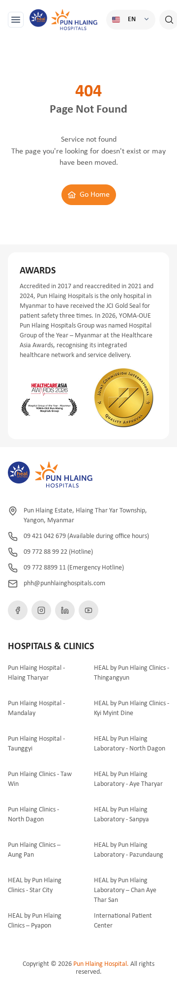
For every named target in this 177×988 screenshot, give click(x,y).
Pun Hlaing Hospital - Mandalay (36, 708)
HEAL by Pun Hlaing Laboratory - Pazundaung (128, 850)
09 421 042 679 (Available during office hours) (86, 536)
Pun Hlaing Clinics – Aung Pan (34, 850)
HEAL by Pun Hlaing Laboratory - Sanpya (121, 814)
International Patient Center (123, 920)
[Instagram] (41, 610)
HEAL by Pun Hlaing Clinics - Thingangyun (131, 673)
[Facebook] (18, 610)
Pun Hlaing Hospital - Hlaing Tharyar (36, 673)
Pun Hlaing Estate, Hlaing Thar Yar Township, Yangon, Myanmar (85, 515)
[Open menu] (16, 20)
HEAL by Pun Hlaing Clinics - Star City (34, 885)
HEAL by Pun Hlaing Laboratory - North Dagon (129, 743)
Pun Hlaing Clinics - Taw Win (40, 779)
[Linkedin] (65, 610)
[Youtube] (88, 610)
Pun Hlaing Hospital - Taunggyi (36, 743)
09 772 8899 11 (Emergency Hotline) (74, 567)
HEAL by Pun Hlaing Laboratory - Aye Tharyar (128, 779)
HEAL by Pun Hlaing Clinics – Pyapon (34, 920)
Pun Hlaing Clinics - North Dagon (33, 814)
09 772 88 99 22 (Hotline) (58, 552)
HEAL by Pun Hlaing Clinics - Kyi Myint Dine (131, 708)
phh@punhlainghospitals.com (64, 583)
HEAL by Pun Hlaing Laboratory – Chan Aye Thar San (125, 890)
